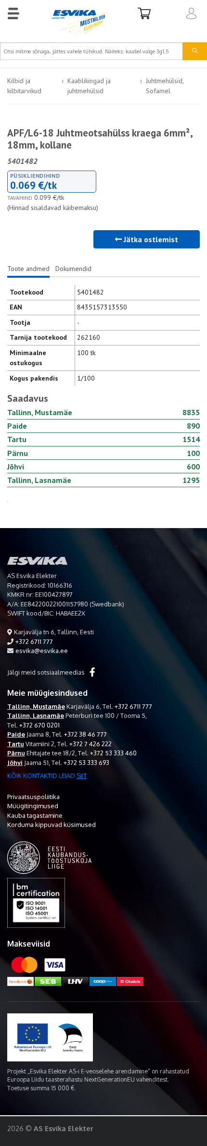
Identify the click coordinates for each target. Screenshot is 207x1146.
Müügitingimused (32, 806)
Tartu (15, 744)
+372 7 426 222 (90, 744)
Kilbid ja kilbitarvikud (24, 85)
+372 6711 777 (34, 641)
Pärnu (16, 753)
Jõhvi (15, 762)
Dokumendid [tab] (73, 268)
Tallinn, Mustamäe (36, 706)
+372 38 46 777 (85, 734)
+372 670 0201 (39, 725)
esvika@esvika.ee (41, 650)
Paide (16, 734)
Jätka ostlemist (150, 239)
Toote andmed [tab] (28, 268)
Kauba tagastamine (35, 815)
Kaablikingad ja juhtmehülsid (89, 85)
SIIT (82, 775)
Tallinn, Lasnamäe (35, 715)
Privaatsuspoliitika (33, 797)
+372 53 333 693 (86, 762)
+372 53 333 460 (113, 753)
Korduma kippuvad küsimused (51, 824)
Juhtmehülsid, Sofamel (164, 85)
